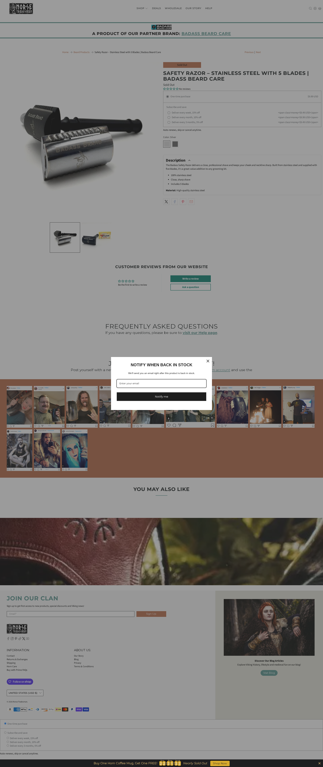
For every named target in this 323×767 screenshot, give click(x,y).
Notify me (161, 396)
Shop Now (220, 763)
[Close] (208, 361)
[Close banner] (319, 763)
